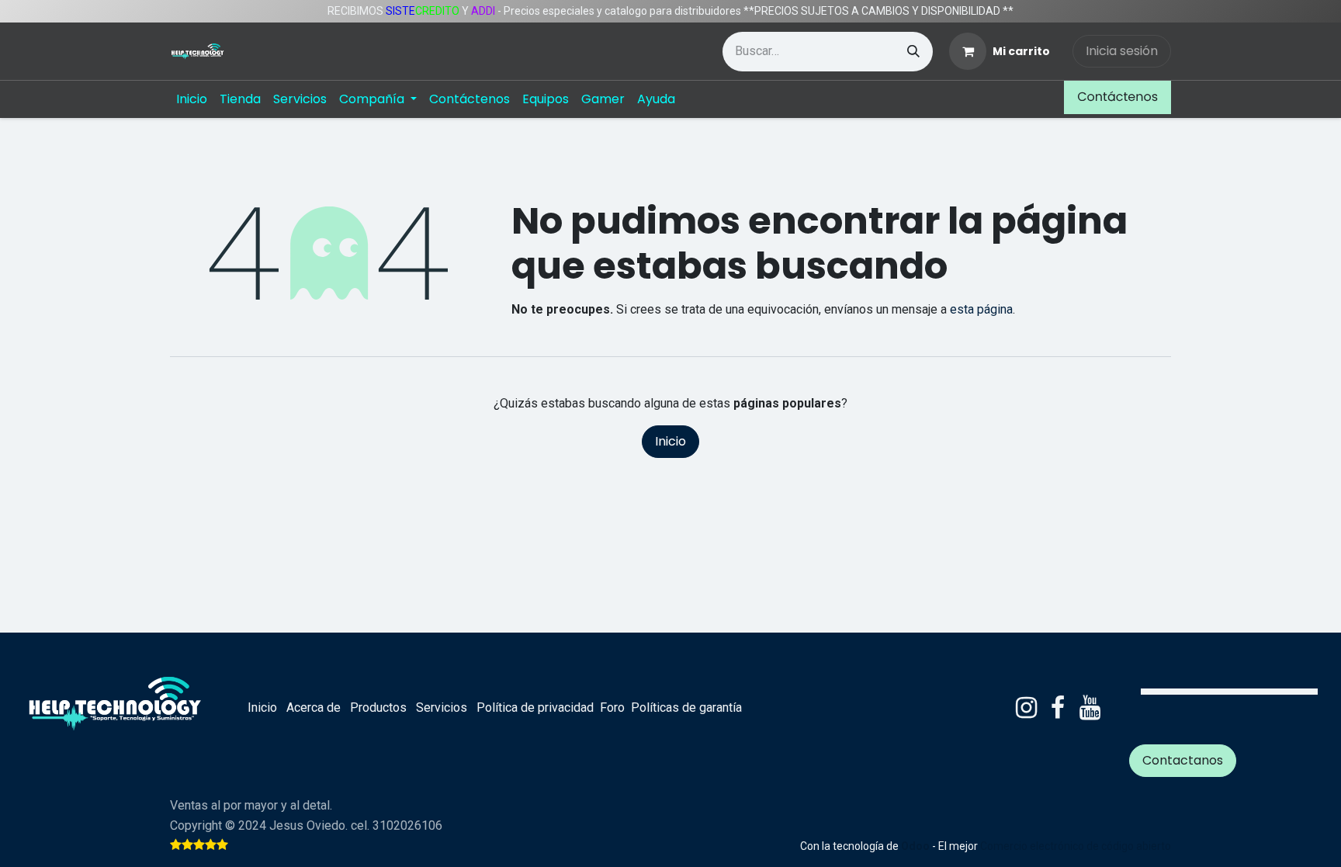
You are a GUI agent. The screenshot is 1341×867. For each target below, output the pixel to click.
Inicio (670, 441)
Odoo (916, 846)
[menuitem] (191, 99)
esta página (981, 309)
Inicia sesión (1122, 51)
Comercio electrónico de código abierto (1075, 846)
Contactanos (1182, 760)
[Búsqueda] (913, 51)
